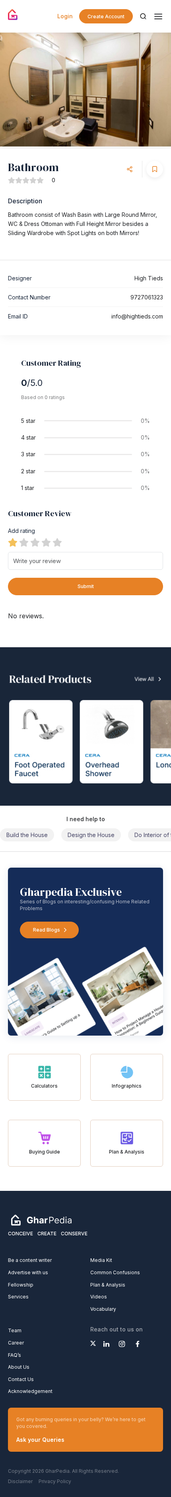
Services (18, 1297)
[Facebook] (137, 1344)
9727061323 (146, 297)
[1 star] (12, 542)
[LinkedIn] (106, 1344)
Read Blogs (46, 930)
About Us (18, 1367)
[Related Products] (85, 726)
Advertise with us (28, 1272)
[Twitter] (93, 1343)
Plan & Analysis (107, 1285)
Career (16, 1343)
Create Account (105, 16)
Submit (86, 586)
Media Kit (101, 1260)
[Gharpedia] (41, 1220)
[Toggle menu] (158, 16)
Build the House (27, 834)
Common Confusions (115, 1272)
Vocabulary (103, 1309)
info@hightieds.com (137, 316)
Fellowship (20, 1285)
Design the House (91, 834)
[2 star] (24, 542)
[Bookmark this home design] (154, 169)
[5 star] (57, 542)
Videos (98, 1297)
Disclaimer (20, 1481)
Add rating (21, 530)
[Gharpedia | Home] (13, 14)
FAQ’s (14, 1355)
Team (14, 1330)
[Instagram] (122, 1344)
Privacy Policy (55, 1481)
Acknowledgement (30, 1391)
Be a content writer (30, 1260)
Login (65, 16)
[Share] (129, 169)
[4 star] (46, 542)
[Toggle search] (143, 16)
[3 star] (35, 542)
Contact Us (21, 1379)
